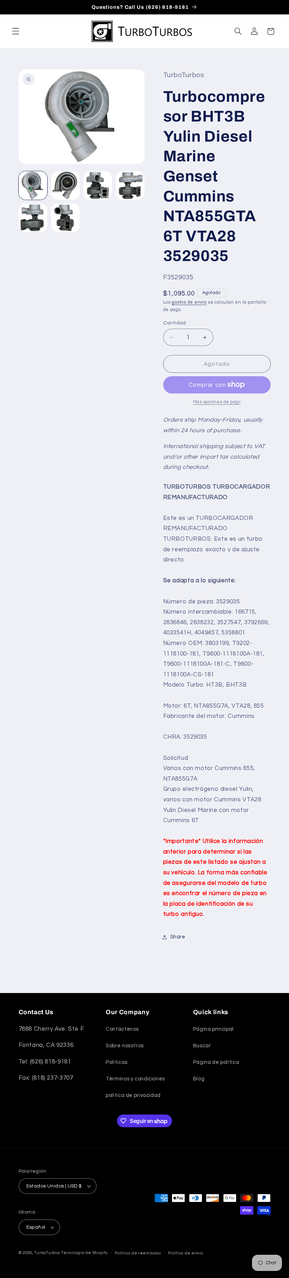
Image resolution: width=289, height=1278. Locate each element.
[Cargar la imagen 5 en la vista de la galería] (33, 218)
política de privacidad (133, 1095)
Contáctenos (122, 1029)
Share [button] (177, 936)
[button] (15, 31)
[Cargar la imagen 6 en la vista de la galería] (65, 218)
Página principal (213, 1029)
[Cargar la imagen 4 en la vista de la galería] (130, 185)
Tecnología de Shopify (84, 1253)
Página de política (216, 1062)
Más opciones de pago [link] (217, 402)
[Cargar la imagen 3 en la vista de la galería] (98, 185)
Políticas (117, 1062)
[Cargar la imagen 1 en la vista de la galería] (33, 185)
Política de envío (185, 1253)
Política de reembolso (138, 1253)
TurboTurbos (47, 1253)
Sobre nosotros (125, 1045)
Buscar (202, 1045)
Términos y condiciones (135, 1078)
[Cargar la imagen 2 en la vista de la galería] (65, 185)
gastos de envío (189, 302)
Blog (199, 1078)
